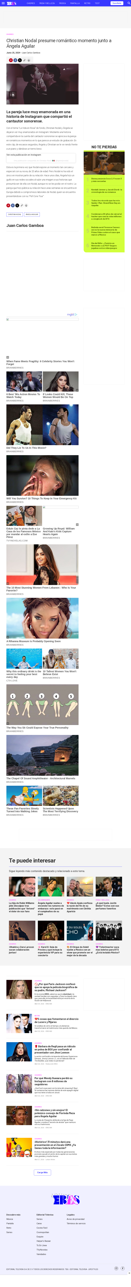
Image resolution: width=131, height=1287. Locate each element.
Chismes (31, 3)
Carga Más (42, 1172)
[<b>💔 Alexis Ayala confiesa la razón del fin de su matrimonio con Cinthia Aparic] (80, 887)
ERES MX (49, 1004)
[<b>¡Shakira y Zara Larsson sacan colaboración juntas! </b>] (22, 931)
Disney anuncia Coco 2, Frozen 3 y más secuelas (106, 179)
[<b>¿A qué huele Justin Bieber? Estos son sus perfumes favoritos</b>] (109, 887)
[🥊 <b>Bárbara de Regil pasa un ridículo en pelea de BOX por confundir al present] (19, 1051)
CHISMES (9, 34)
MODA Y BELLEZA (102, 900)
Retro (87, 3)
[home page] (11, 3)
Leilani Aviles (50, 1159)
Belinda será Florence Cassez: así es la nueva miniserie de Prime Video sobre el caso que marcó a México (105, 231)
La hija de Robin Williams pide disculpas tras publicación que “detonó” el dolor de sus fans (22, 907)
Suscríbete (117, 3)
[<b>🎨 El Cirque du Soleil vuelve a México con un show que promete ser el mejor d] (80, 931)
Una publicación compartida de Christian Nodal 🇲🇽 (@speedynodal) (41, 161)
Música (62, 3)
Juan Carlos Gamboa (31, 53)
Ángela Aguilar (32, 214)
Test (97, 3)
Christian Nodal (14, 214)
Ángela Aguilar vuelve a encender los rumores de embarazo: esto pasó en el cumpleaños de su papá (51, 908)
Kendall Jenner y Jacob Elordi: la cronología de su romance (106, 190)
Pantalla (75, 3)
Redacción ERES (51, 1064)
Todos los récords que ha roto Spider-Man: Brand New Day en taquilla (105, 202)
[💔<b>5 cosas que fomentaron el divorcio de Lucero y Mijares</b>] (19, 1023)
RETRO (37, 1016)
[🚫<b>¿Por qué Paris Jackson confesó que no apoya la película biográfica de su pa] (19, 989)
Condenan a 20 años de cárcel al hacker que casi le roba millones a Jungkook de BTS (106, 216)
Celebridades (44, 900)
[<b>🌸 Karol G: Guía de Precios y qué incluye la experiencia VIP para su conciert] (51, 931)
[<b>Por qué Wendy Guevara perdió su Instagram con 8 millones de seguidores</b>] (19, 1083)
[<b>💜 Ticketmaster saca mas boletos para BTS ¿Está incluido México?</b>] (109, 931)
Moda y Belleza (47, 3)
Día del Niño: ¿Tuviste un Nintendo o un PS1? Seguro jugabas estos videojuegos (104, 245)
